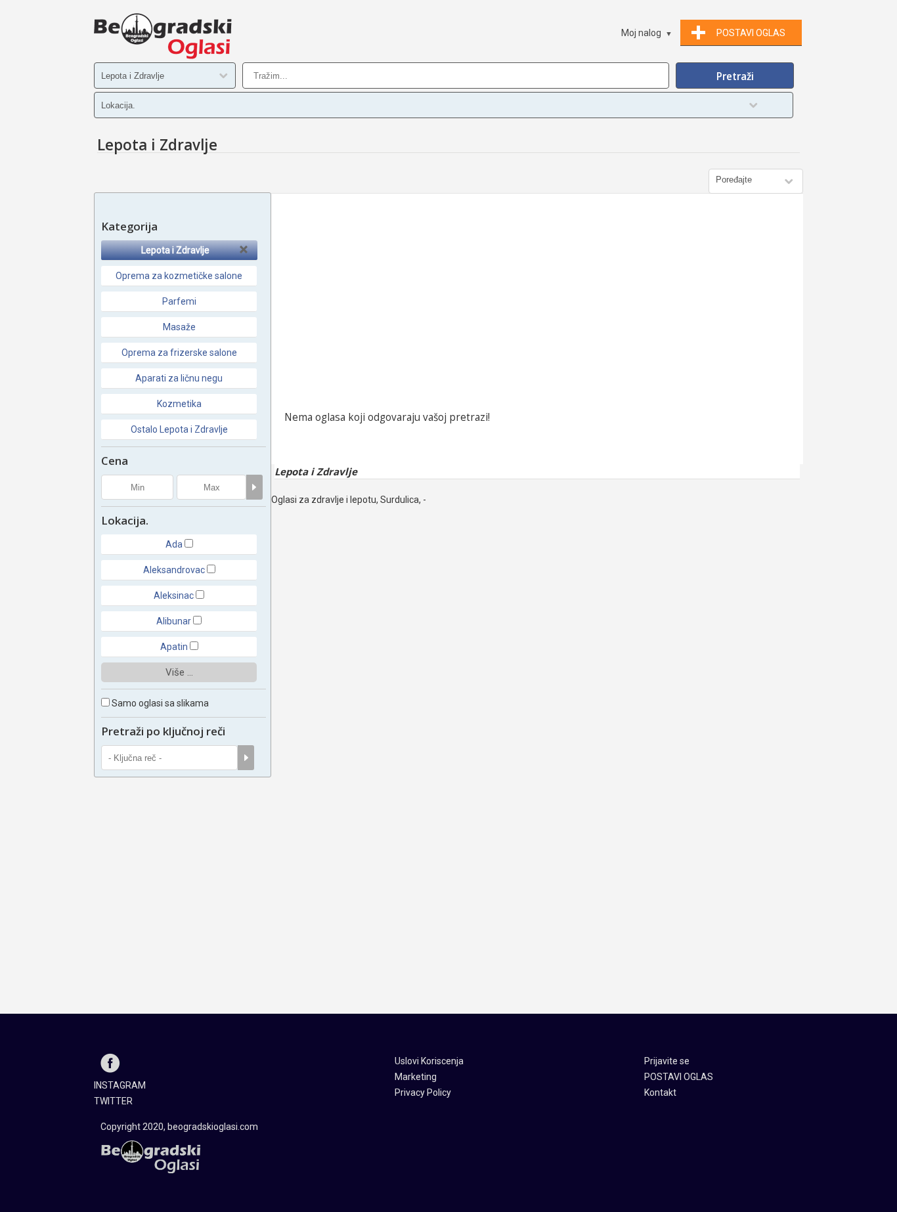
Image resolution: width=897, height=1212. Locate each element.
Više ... (179, 672)
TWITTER (113, 1101)
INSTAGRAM (120, 1085)
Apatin (174, 646)
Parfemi (179, 301)
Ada (174, 544)
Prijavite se (666, 1061)
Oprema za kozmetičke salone (179, 276)
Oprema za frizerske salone (179, 352)
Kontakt (660, 1092)
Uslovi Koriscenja (429, 1061)
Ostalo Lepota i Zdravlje (179, 429)
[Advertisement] (537, 305)
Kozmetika (179, 404)
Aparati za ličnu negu (179, 378)
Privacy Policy (423, 1092)
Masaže (179, 327)
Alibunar (173, 621)
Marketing (416, 1076)
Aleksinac (174, 595)
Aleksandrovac (174, 570)
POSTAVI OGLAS (678, 1076)
